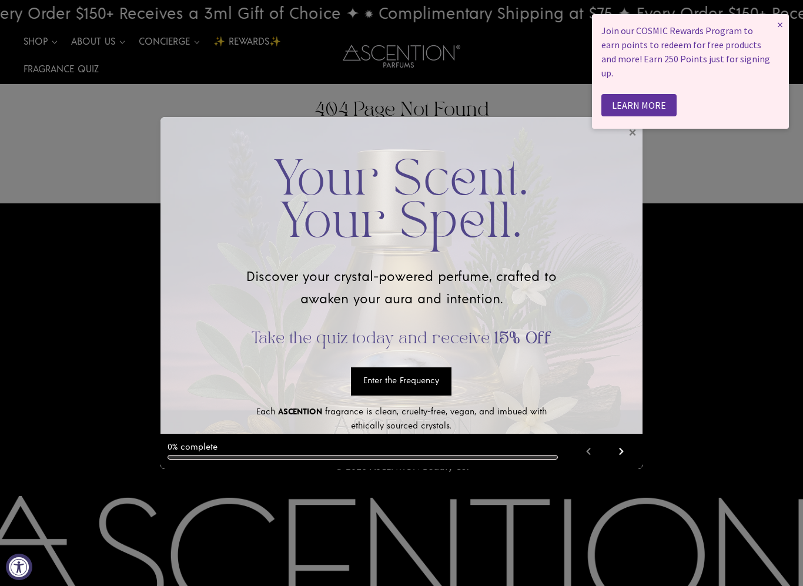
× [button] (780, 24)
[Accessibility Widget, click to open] (19, 567)
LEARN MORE (639, 105)
